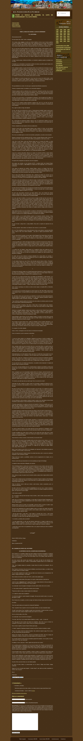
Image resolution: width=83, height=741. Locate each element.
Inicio (14, 11)
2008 (68, 34)
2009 (57, 36)
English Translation (15, 24)
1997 (57, 31)
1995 (65, 29)
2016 (68, 38)
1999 (65, 31)
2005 (57, 34)
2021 (57, 41)
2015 (65, 38)
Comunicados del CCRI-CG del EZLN (63, 50)
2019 (65, 39)
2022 (61, 41)
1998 (61, 31)
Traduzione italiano (15, 22)
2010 (61, 36)
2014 (61, 38)
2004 (68, 33)
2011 (65, 36)
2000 (68, 31)
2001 (57, 33)
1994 (61, 29)
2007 (65, 34)
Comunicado (36, 11)
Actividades (59, 61)
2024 (68, 41)
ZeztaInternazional (55, 739)
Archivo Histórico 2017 (25, 11)
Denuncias (59, 60)
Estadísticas (63, 739)
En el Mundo (59, 65)
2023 (65, 41)
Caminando (59, 63)
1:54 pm (33, 690)
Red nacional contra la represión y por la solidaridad (62, 69)
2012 (68, 36)
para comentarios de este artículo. (19, 693)
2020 (68, 39)
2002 (61, 33)
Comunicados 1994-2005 (32, 739)
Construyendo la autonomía (63, 47)
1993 (57, 29)
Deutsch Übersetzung (16, 25)
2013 (57, 38)
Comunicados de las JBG (62, 45)
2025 (57, 43)
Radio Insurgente (22, 739)
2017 (57, 39)
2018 (61, 39)
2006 (61, 34)
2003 (65, 33)
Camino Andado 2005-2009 (44, 739)
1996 (68, 29)
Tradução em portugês (16, 26)
